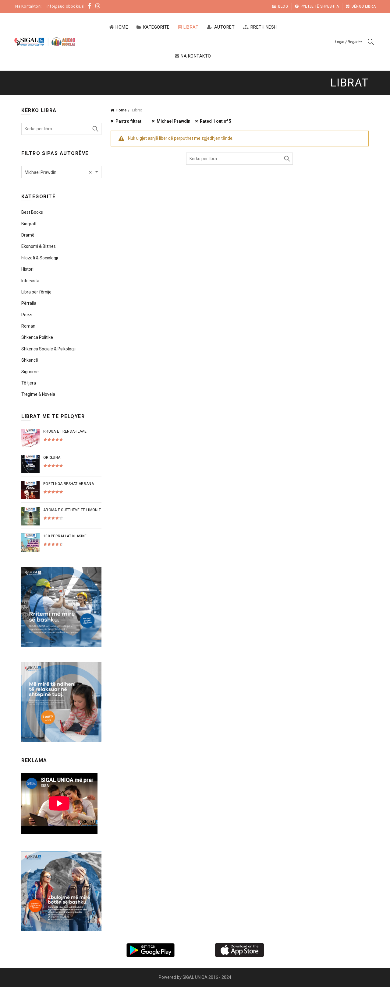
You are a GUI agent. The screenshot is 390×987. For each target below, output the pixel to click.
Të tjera (28, 383)
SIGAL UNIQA (195, 977)
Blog (283, 6)
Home (121, 27)
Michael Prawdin (173, 121)
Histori (27, 269)
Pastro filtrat (128, 121)
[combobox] (61, 172)
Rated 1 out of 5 (215, 121)
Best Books (32, 212)
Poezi (26, 314)
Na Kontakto (196, 56)
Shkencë (29, 360)
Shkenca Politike (37, 337)
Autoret (224, 27)
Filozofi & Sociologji (39, 257)
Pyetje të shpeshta (320, 6)
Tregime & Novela (38, 394)
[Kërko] (371, 41)
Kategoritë (156, 27)
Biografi (28, 223)
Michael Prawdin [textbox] (58, 172)
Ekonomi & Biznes (38, 246)
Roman (28, 326)
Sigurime (30, 371)
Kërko (287, 159)
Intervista (30, 280)
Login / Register (348, 42)
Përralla (28, 303)
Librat (190, 27)
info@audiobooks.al (65, 6)
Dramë (27, 235)
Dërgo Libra (364, 6)
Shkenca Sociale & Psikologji (48, 348)
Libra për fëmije (36, 292)
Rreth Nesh (263, 27)
